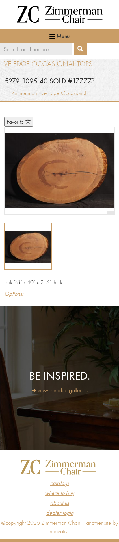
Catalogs (59, 483)
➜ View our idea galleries (59, 390)
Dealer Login (59, 512)
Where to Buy (59, 493)
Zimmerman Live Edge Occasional (49, 93)
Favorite (16, 121)
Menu (62, 36)
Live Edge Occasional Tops (46, 63)
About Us (59, 503)
